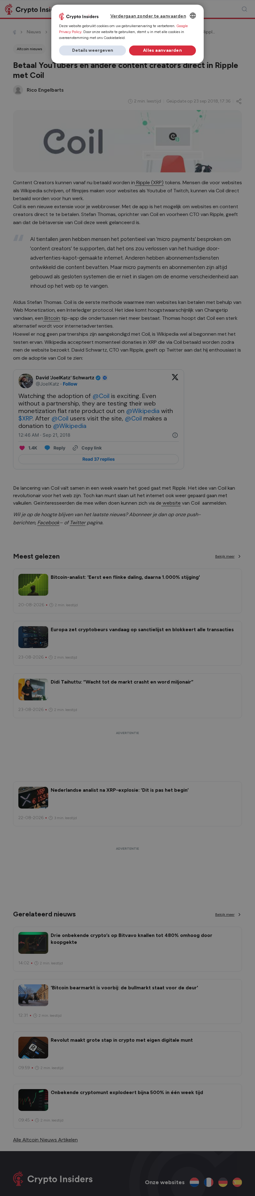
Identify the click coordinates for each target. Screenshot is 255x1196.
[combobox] (193, 15)
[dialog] (127, 34)
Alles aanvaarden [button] (162, 50)
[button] (92, 50)
